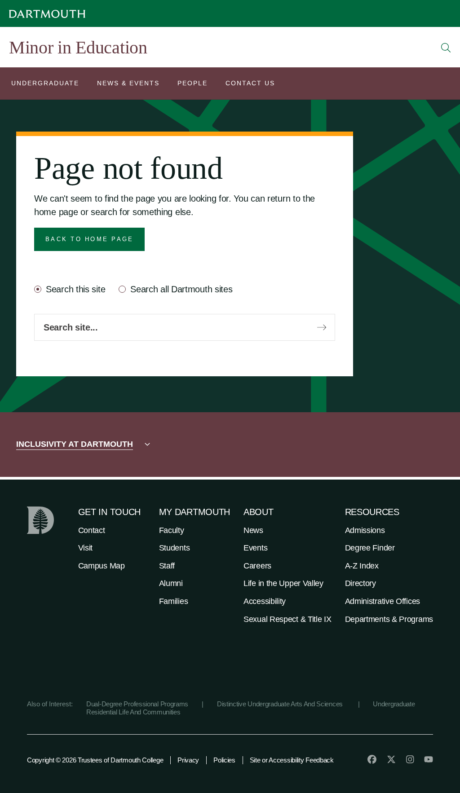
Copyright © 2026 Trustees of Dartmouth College (95, 760)
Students (174, 547)
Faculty (171, 530)
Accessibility (264, 601)
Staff (167, 565)
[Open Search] (446, 48)
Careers (257, 565)
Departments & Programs (389, 619)
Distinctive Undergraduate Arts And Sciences (281, 704)
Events (255, 547)
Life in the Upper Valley (283, 583)
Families (173, 601)
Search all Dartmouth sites (181, 289)
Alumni (171, 583)
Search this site (75, 289)
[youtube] (428, 759)
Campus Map (101, 565)
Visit (85, 547)
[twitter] (391, 759)
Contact (91, 530)
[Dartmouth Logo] (47, 13)
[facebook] (371, 759)
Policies (224, 760)
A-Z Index (362, 565)
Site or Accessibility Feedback (292, 760)
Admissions (365, 530)
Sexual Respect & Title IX (287, 619)
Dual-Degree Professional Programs (137, 704)
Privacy (188, 760)
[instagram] (410, 759)
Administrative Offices (382, 601)
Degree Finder (370, 547)
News (253, 530)
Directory (360, 583)
